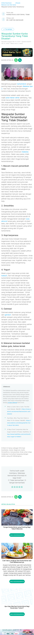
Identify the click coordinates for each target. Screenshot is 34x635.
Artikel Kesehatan (6, 3)
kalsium (4, 276)
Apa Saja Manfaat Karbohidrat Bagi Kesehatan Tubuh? (17, 607)
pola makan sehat (12, 98)
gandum (8, 315)
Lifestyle (18, 3)
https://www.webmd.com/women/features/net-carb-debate (19, 411)
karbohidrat (21, 84)
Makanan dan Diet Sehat (8, 5)
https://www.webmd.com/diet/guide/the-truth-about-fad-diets (19, 423)
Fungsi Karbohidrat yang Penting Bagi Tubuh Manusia (17, 528)
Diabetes (25, 152)
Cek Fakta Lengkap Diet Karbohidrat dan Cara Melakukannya (16, 561)
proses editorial (12, 402)
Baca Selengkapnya (17, 535)
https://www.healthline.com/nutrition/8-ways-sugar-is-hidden (19, 434)
